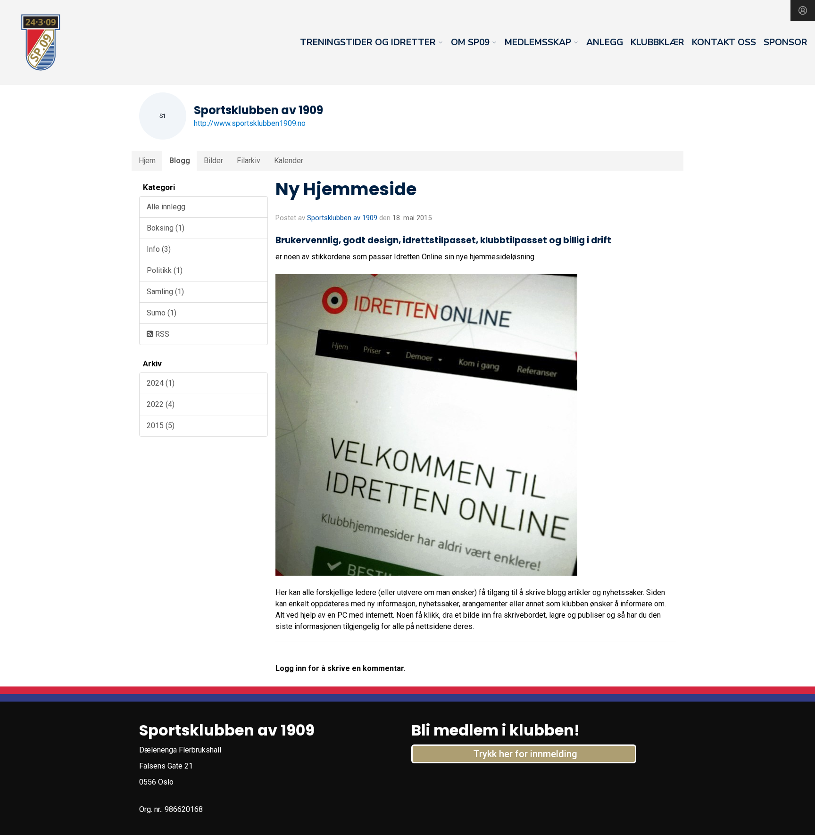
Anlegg (604, 42)
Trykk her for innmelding (525, 754)
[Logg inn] (802, 10)
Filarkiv (248, 160)
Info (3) (159, 249)
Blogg (179, 160)
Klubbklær (657, 42)
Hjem (147, 160)
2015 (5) (161, 425)
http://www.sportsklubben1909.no (250, 123)
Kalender (288, 160)
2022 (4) (161, 404)
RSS (161, 334)
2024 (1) (161, 383)
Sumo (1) (161, 312)
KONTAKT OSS (724, 42)
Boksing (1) (165, 227)
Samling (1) (165, 291)
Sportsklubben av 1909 (342, 218)
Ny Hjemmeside (345, 189)
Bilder (213, 160)
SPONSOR (785, 42)
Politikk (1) (165, 270)
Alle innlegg (166, 206)
